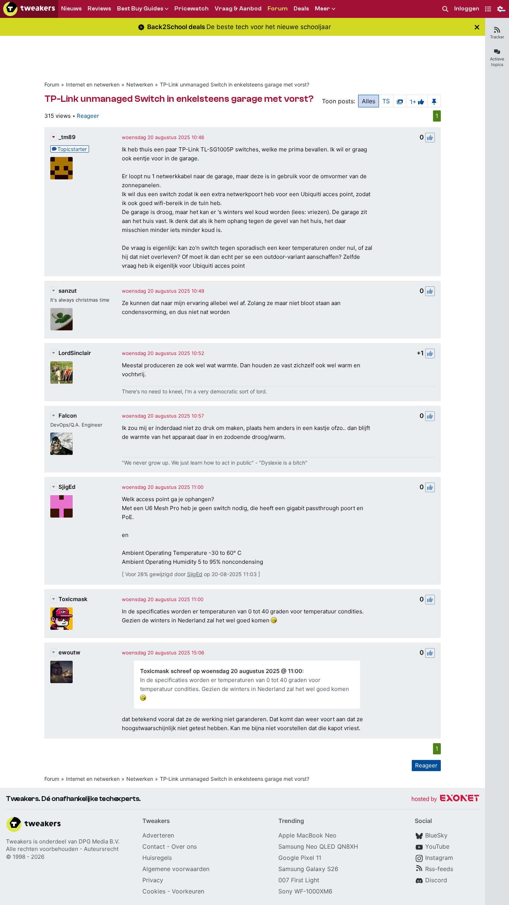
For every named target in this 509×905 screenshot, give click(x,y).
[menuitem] (445, 9)
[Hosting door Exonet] (445, 799)
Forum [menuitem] (278, 8)
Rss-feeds (439, 869)
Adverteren (158, 835)
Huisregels (157, 857)
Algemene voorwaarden (175, 869)
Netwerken (139, 84)
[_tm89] (61, 168)
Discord (436, 880)
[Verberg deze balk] (477, 27)
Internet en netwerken (93, 84)
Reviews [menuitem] (99, 8)
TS (386, 101)
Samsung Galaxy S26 (308, 869)
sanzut (68, 290)
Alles (368, 101)
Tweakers (19, 841)
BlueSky (436, 835)
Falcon (68, 415)
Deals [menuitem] (301, 8)
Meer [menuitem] (322, 8)
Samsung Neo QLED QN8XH (318, 846)
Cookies (153, 891)
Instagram (439, 857)
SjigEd (67, 486)
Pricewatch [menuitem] (191, 8)
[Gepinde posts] (434, 101)
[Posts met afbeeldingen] (399, 101)
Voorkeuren (188, 891)
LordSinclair (75, 352)
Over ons (184, 846)
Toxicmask (73, 599)
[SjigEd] (61, 506)
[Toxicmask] (61, 618)
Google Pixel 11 (299, 857)
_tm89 (67, 137)
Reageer (88, 115)
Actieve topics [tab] (497, 61)
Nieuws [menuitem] (71, 8)
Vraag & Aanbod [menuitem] (238, 8)
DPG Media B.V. (99, 841)
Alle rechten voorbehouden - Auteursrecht (62, 848)
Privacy (152, 880)
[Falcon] (61, 444)
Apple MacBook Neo (307, 835)
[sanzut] (61, 319)
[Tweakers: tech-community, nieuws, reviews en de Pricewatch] (29, 9)
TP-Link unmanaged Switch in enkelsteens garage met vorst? (234, 84)
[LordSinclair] (61, 372)
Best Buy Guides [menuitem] (140, 8)
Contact (153, 846)
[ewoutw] (61, 672)
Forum (51, 84)
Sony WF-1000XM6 (305, 891)
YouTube (437, 846)
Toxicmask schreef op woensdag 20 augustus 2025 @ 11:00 (221, 671)
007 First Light (298, 880)
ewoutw (69, 652)
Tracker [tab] (497, 37)
